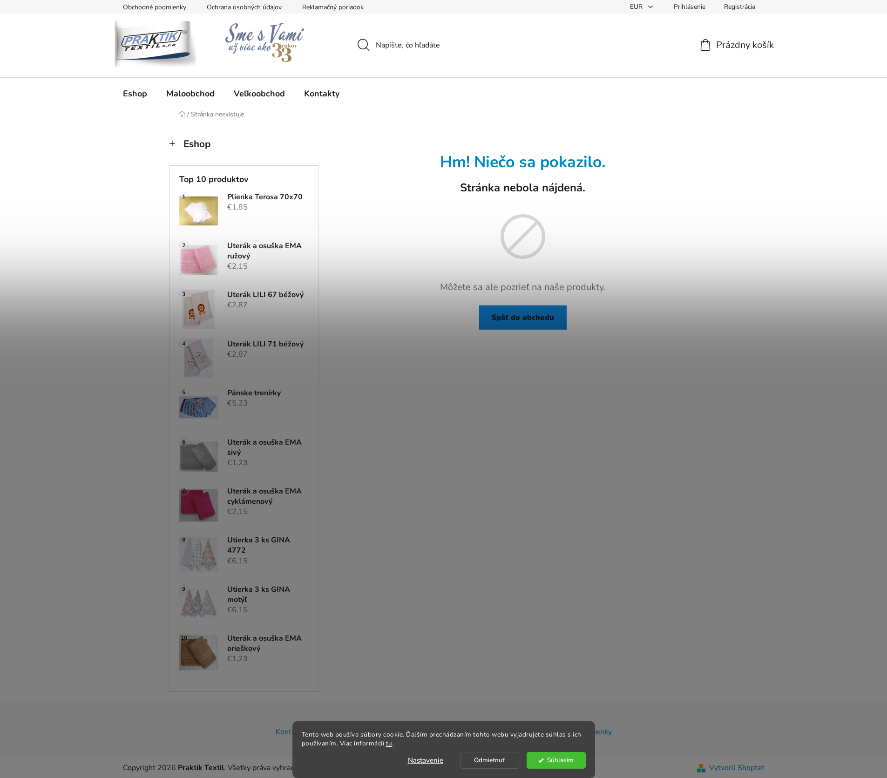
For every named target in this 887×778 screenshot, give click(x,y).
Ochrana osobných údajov (244, 7)
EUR (637, 6)
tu (389, 743)
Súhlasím (560, 760)
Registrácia (739, 6)
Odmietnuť (489, 760)
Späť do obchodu (523, 317)
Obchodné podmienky (154, 7)
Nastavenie (425, 760)
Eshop (196, 143)
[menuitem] (135, 93)
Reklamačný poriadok (333, 7)
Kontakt (289, 732)
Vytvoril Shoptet (737, 768)
